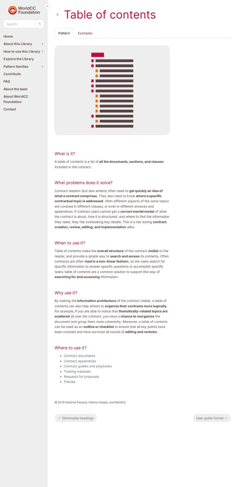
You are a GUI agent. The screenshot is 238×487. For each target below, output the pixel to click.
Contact (9, 109)
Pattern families (15, 66)
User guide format (210, 418)
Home (8, 36)
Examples (85, 33)
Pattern (64, 33)
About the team (15, 89)
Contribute (12, 74)
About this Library (17, 44)
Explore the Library (18, 59)
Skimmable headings (77, 418)
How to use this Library (21, 51)
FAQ (6, 81)
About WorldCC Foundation (15, 98)
